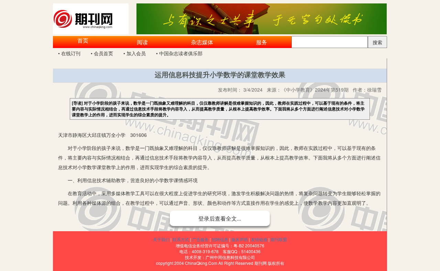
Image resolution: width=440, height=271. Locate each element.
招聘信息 (220, 239)
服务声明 (239, 239)
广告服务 (200, 239)
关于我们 (161, 239)
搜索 (377, 42)
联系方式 (181, 239)
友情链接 (259, 239)
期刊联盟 (279, 239)
